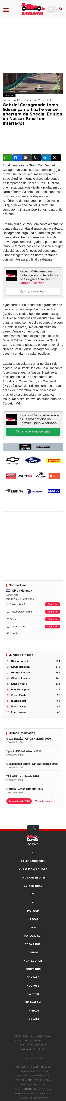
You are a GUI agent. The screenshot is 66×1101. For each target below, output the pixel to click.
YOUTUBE (33, 986)
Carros (33, 952)
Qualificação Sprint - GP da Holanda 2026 (32, 763)
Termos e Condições (33, 1058)
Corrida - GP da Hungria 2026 (24, 788)
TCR (33, 927)
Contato (33, 977)
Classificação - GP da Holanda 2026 (28, 738)
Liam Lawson (19, 712)
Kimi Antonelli (19, 661)
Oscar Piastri (19, 695)
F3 (33, 902)
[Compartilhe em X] (37, 157)
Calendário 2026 (33, 861)
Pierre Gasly (18, 706)
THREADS (33, 1011)
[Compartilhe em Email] (27, 157)
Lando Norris (19, 683)
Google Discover (31, 283)
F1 (33, 853)
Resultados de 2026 (19, 801)
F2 (33, 894)
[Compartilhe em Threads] (56, 157)
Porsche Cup (33, 936)
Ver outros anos (43, 801)
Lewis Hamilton (20, 666)
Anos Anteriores (33, 878)
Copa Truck (33, 944)
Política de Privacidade (33, 1049)
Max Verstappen (20, 689)
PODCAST (33, 1019)
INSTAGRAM (33, 1002)
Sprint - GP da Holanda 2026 (24, 751)
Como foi (53, 604)
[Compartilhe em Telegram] (46, 157)
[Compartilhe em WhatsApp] (7, 157)
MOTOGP (33, 911)
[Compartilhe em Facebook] (17, 157)
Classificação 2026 (33, 869)
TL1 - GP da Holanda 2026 (22, 776)
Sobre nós (33, 969)
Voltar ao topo (33, 829)
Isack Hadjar (18, 700)
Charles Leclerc (20, 678)
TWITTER (33, 994)
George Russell (20, 672)
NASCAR (9, 95)
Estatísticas (33, 886)
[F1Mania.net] (33, 9)
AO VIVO (33, 844)
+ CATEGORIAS (33, 961)
